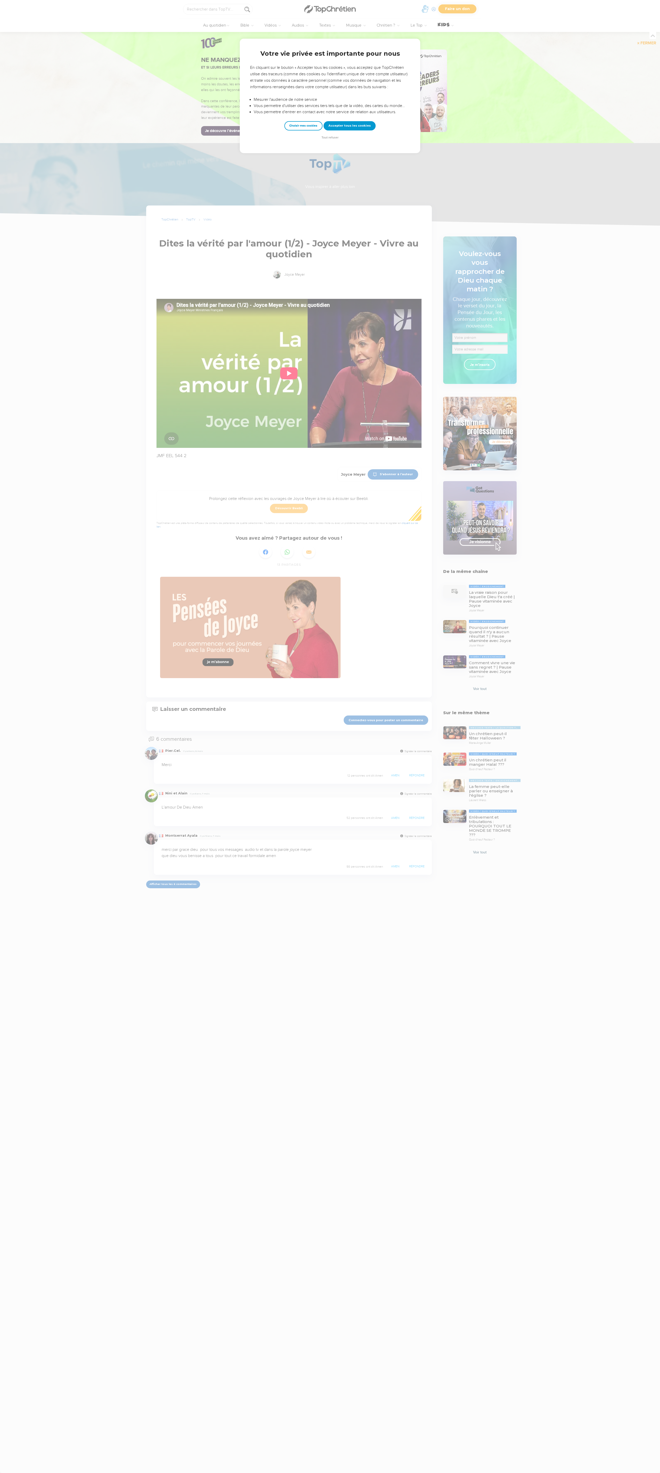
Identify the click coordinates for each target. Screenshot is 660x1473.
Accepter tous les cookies (349, 125)
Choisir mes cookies (303, 125)
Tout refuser (330, 137)
